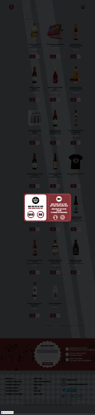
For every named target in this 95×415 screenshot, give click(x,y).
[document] (47, 207)
